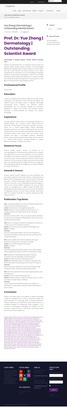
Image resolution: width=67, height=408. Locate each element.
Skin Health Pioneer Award (24, 339)
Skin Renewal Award (13, 341)
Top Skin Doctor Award (14, 347)
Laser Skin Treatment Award (19, 335)
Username (55, 372)
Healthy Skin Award (13, 333)
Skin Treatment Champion (21, 342)
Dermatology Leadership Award (12, 330)
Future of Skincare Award (25, 332)
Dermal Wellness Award (14, 327)
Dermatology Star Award (10, 332)
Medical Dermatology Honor (35, 335)
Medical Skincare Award (10, 336)
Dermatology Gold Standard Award (31, 329)
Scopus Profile (8, 89)
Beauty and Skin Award (36, 321)
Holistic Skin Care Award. (26, 333)
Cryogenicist (10, 6)
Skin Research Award (25, 341)
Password (55, 379)
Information (50, 10)
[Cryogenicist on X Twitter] (24, 371)
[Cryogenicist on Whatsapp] (24, 379)
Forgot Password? (54, 395)
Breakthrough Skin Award (19, 324)
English (52, 1)
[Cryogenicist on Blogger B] (21, 375)
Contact (58, 10)
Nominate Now (27, 10)
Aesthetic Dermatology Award (32, 317)
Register (35, 10)
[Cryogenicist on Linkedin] (24, 375)
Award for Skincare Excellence (24, 320)
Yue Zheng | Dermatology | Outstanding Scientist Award (19, 27)
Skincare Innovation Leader (28, 344)
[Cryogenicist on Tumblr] (28, 371)
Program (41, 10)
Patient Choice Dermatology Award (27, 336)
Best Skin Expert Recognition (26, 323)
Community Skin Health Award (20, 326)
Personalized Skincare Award (12, 338)
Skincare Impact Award (14, 344)
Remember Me (55, 385)
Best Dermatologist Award (11, 323)
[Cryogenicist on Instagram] (28, 375)
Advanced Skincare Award (16, 317)
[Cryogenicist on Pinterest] (21, 379)
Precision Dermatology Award (29, 338)
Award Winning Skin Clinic (22, 321)
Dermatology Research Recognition (31, 330)
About (19, 10)
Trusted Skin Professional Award (30, 347)
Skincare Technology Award (19, 345)
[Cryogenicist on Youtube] (21, 371)
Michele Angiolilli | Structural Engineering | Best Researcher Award (53, 42)
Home (14, 10)
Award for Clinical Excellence (25, 318)
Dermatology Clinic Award (29, 327)
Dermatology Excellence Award (12, 329)
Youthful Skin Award (9, 348)
